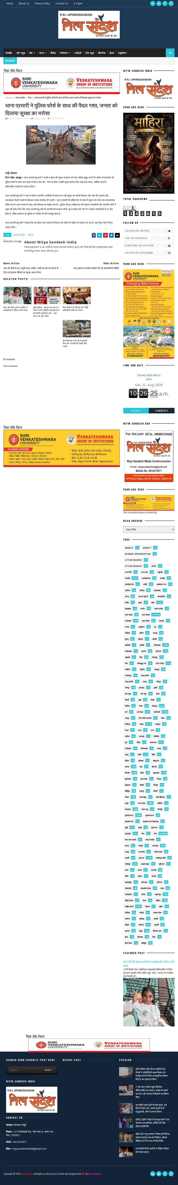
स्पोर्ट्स (78, 53)
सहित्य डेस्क (129, 900)
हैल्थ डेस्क (128, 943)
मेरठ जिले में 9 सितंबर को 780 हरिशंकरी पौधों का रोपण (75, 309)
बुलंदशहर (156, 772)
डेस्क (158, 693)
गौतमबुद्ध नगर (141, 663)
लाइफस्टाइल (145, 864)
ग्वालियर (127, 669)
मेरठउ (127, 845)
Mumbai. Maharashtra (138, 554)
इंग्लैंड (127, 602)
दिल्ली (127, 699)
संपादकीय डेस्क (146, 888)
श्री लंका (144, 882)
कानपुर (155, 633)
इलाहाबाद (128, 608)
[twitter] (158, 3)
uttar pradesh (133, 560)
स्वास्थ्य (127, 918)
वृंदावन (140, 876)
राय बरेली (142, 851)
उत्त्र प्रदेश (145, 620)
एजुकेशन (122, 53)
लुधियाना (161, 864)
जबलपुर (156, 669)
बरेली (139, 754)
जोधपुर (158, 681)
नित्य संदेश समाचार (145, 718)
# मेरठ (30, 234)
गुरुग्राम (158, 651)
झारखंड (141, 687)
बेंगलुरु (159, 778)
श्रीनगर (159, 882)
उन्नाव (127, 627)
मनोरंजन (64, 53)
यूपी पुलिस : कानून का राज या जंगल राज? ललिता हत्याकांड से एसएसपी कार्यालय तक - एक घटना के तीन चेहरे (46, 311)
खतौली (142, 645)
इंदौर (153, 602)
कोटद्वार (140, 639)
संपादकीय (128, 888)
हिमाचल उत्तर (157, 930)
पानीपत (127, 736)
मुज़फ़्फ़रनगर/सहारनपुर (151, 821)
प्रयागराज (153, 742)
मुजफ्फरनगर (129, 815)
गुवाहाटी (127, 657)
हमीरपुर (141, 918)
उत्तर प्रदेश (20, 97)
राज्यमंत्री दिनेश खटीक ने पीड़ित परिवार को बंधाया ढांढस (152, 1150)
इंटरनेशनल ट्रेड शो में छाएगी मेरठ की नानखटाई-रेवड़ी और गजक (75, 343)
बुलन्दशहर (144, 778)
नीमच (163, 718)
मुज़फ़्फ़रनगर (129, 821)
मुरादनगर (154, 827)
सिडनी (147, 906)
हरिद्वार (127, 924)
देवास (141, 706)
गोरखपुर (154, 657)
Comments (161, 410)
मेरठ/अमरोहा (150, 839)
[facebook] (165, 3)
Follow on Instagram (139, 253)
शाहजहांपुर (128, 882)
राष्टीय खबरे (158, 851)
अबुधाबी (160, 572)
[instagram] (171, 3)
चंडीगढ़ (142, 669)
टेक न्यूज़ (90, 53)
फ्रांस (159, 748)
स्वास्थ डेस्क (157, 912)
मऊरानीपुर (142, 797)
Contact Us (62, 3)
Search (48, 1070)
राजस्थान (155, 845)
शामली (154, 876)
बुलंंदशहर (128, 778)
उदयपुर (161, 620)
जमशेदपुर (128, 675)
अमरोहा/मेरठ (146, 578)
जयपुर (145, 681)
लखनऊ (141, 858)
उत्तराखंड (128, 620)
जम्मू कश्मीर (145, 675)
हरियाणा (141, 924)
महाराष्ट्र (128, 809)
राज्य (41, 53)
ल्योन (126, 870)
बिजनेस (102, 53)
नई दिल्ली (157, 712)
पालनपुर (141, 736)
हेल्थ (126, 937)
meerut (129, 547)
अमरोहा (127, 578)
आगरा (127, 596)
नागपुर (127, 718)
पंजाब (126, 730)
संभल (162, 888)
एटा (155, 627)
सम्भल (143, 894)
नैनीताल (127, 724)
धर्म (126, 712)
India (148, 377)
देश (31, 53)
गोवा (126, 663)
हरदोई (156, 918)
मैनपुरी (141, 845)
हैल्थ (112, 53)
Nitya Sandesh (27, 1173)
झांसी (155, 687)
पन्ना (152, 730)
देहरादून (154, 706)
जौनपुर (127, 687)
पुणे (126, 742)
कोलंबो (154, 639)
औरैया (141, 633)
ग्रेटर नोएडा (160, 663)
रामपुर (127, 851)
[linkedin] (152, 3)
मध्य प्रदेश (141, 803)
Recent (136, 410)
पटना (139, 730)
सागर (144, 900)
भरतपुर (141, 791)
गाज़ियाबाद (128, 651)
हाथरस (127, 930)
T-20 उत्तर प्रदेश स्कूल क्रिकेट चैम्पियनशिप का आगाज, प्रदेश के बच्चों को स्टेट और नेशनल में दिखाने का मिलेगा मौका (152, 1092)
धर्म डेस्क (140, 712)
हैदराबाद (140, 937)
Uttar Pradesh (133, 566)
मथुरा (126, 803)
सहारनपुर (158, 894)
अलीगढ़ (141, 590)
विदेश (53, 53)
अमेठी (145, 584)
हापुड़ (140, 930)
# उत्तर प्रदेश (19, 234)
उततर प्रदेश (158, 608)
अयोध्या (127, 590)
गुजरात (143, 651)
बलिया (127, 760)
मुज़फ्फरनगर (149, 815)
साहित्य (158, 900)
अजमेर (153, 566)
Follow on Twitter (137, 231)
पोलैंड (138, 742)
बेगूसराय (127, 785)
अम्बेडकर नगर (161, 584)
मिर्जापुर (160, 809)
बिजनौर (127, 772)
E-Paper (78, 3)
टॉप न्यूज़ (21, 53)
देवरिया (127, 706)
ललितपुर (128, 864)
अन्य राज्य (144, 572)
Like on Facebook (136, 238)
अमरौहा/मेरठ (129, 584)
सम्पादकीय (128, 894)
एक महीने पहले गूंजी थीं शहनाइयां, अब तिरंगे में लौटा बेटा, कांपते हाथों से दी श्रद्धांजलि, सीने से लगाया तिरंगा (151, 1108)
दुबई (139, 699)
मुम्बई (140, 827)
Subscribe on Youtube (139, 245)
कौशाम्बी (127, 645)
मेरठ (29, 97)
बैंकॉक (142, 785)
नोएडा (141, 724)
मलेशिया (159, 803)
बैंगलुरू (155, 785)
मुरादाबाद (128, 833)
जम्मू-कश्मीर (129, 681)
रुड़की (127, 858)
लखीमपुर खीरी (160, 858)
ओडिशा (127, 633)
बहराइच (140, 760)
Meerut (147, 547)
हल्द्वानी (156, 924)
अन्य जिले (128, 572)
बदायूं (126, 754)
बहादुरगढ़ (156, 760)
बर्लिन (153, 754)
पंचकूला (157, 724)
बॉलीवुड (127, 791)
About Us (24, 3)
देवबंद (153, 699)
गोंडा (140, 657)
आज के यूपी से (143, 596)
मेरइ (142, 833)
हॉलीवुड (143, 943)
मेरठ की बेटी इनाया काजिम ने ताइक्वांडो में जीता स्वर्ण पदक (15, 309)
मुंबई (126, 827)
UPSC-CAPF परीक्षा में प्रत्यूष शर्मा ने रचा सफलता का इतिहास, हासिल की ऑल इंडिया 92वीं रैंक (152, 1122)
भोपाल (127, 797)
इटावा (140, 602)
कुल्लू (126, 639)
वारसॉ (139, 870)
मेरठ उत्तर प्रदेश (130, 839)
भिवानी (155, 791)
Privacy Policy (42, 3)
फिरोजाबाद (144, 748)
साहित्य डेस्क (129, 906)
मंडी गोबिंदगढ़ (160, 797)
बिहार (142, 772)
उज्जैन (142, 608)
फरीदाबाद (128, 748)
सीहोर (161, 906)
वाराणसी (153, 870)
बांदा (141, 766)
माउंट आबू (144, 809)
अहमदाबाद (157, 590)
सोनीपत (127, 912)
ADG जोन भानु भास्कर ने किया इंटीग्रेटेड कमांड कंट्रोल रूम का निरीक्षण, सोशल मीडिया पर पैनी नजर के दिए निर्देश (152, 1137)
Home (9, 3)
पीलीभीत (156, 736)
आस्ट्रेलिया (161, 596)
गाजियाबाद (157, 645)
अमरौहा (162, 578)
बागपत (127, 766)
